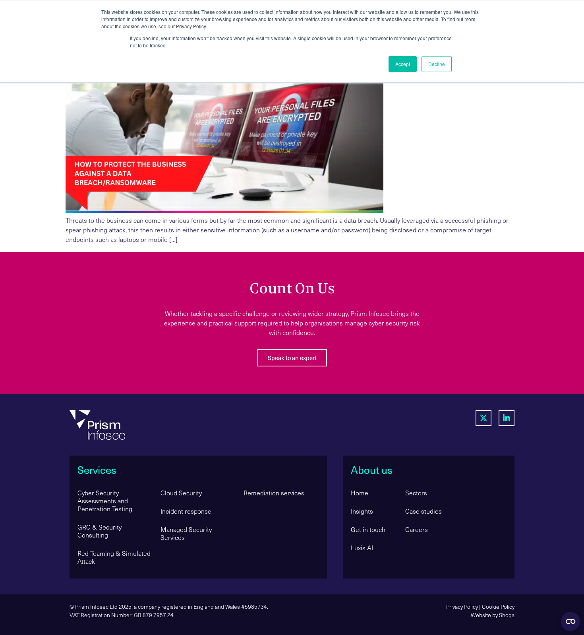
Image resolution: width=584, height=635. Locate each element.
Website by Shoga (492, 615)
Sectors (416, 493)
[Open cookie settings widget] (570, 621)
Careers (416, 529)
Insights (362, 511)
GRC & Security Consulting (99, 531)
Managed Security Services (186, 533)
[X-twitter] (483, 418)
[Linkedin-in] (506, 418)
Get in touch (368, 529)
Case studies (423, 511)
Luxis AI (362, 547)
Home (359, 493)
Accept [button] (402, 63)
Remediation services (274, 493)
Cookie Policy (498, 606)
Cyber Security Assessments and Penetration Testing (104, 501)
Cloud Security (181, 493)
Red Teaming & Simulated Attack (114, 557)
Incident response (186, 511)
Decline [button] (436, 63)
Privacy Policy (462, 606)
